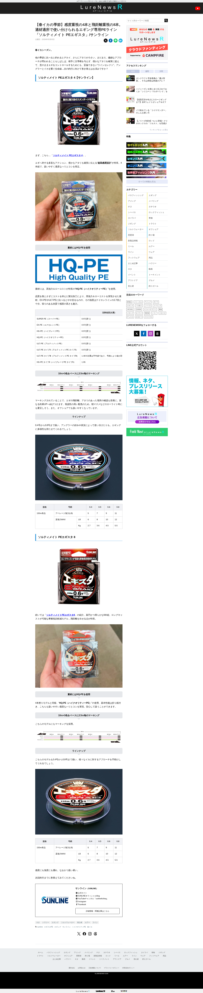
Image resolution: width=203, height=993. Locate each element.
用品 (151, 258)
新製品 (129, 302)
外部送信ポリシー (128, 968)
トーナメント (154, 275)
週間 (147, 71)
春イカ (89, 927)
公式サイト (82, 893)
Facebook (82, 904)
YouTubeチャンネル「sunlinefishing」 (93, 899)
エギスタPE (48, 927)
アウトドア (133, 280)
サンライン (66, 927)
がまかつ (139, 317)
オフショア (153, 229)
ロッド (152, 241)
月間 (161, 71)
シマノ (154, 313)
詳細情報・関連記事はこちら (97, 911)
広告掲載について (95, 968)
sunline (40, 927)
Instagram (82, 901)
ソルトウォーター (67, 922)
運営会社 (72, 968)
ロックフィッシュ (156, 212)
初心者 (79, 922)
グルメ (152, 280)
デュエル (130, 317)
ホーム (40, 952)
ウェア (152, 252)
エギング (55, 922)
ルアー (87, 922)
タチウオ (152, 207)
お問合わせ (81, 968)
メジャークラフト (150, 309)
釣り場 (152, 235)
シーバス (132, 212)
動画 (151, 269)
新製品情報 (133, 241)
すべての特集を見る (147, 181)
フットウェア (134, 258)
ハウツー (45, 922)
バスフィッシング (135, 195)
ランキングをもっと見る (159, 130)
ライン (95, 922)
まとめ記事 (133, 263)
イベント (132, 275)
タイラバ (132, 218)
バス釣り (139, 305)
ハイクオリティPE (79, 927)
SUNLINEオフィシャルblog (89, 896)
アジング (132, 201)
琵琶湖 (131, 235)
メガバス (162, 313)
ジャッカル (138, 302)
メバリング (153, 201)
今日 (133, 71)
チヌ (130, 207)
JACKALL (130, 309)
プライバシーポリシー (111, 968)
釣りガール (153, 286)
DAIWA (138, 309)
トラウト (152, 224)
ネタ (38, 922)
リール (131, 246)
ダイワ (156, 302)
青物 (151, 218)
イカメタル (148, 317)
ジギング (132, 224)
